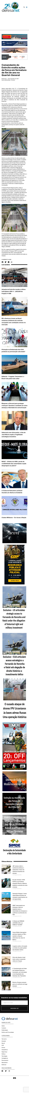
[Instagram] (9, 1071)
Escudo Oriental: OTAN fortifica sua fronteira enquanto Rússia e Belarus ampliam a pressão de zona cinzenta (19, 883)
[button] (24, 7)
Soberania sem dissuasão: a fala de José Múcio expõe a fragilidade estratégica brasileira (14, 434)
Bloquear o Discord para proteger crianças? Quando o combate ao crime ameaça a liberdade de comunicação (14, 405)
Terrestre (13, 80)
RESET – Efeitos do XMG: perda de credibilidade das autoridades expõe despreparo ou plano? (14, 463)
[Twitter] (6, 1071)
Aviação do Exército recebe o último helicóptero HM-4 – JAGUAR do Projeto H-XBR (14, 291)
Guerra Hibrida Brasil (6, 80)
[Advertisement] (14, 20)
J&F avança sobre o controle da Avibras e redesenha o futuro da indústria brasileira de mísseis (18, 869)
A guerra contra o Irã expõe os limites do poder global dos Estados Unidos (19, 947)
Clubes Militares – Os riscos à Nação (14, 517)
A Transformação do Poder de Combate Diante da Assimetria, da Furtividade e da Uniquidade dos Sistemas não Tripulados (19, 972)
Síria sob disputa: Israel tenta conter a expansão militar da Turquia (18, 959)
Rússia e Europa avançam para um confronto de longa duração (19, 984)
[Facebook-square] (2, 1071)
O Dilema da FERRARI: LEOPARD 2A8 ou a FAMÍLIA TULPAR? (18, 922)
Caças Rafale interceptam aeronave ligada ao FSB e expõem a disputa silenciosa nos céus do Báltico (19, 936)
